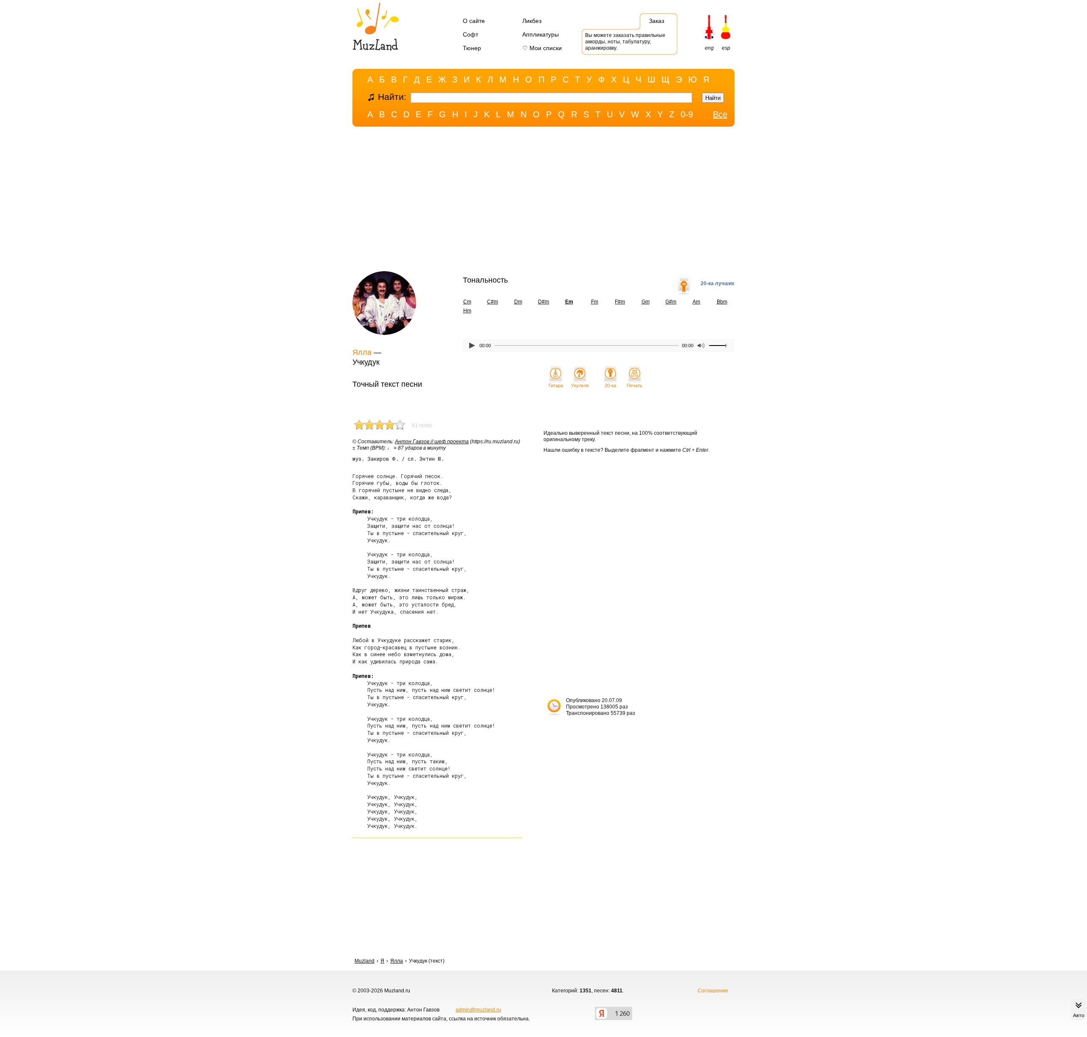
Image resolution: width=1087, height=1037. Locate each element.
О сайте (474, 20)
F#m (620, 302)
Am (696, 302)
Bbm (722, 302)
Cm (467, 302)
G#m (670, 302)
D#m (543, 302)
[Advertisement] (543, 201)
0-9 (687, 114)
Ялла (362, 352)
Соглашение (713, 991)
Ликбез (531, 20)
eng (709, 48)
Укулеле (580, 385)
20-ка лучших (718, 283)
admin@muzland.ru (478, 1010)
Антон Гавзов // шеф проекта (432, 442)
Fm (594, 302)
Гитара (556, 385)
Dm (518, 302)
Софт (470, 34)
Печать (634, 385)
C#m (492, 302)
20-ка (610, 385)
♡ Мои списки (542, 48)
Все (720, 114)
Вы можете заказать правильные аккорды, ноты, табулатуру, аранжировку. (625, 41)
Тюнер (472, 48)
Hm (467, 311)
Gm (646, 302)
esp (726, 48)
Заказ (656, 20)
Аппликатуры (540, 34)
